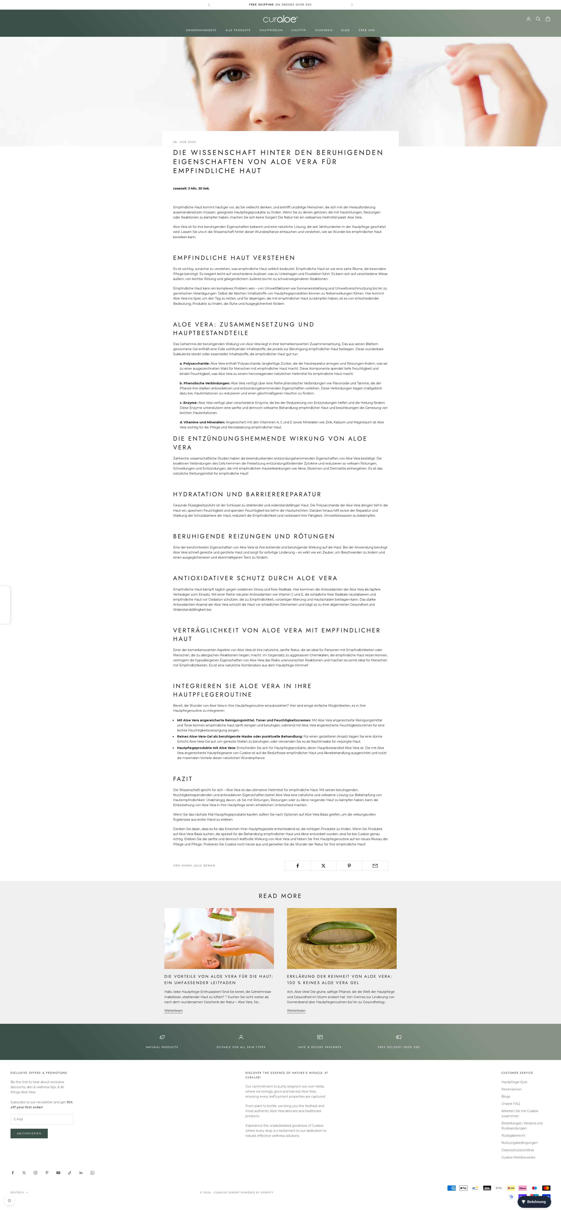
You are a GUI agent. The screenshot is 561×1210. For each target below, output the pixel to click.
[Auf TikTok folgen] (69, 1173)
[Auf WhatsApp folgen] (92, 1173)
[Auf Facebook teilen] (298, 866)
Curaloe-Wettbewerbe (518, 1157)
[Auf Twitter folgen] (24, 1173)
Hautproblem (271, 30)
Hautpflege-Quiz (514, 1082)
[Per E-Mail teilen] (375, 866)
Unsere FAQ (510, 1104)
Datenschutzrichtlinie (517, 1150)
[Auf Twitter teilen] (323, 866)
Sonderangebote (201, 30)
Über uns (367, 30)
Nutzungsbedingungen (519, 1143)
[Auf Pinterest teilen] (349, 866)
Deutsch (17, 1192)
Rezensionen (511, 1089)
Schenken (324, 30)
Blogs (505, 1096)
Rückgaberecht (513, 1135)
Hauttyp (299, 30)
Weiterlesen (173, 1011)
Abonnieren (29, 1133)
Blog (345, 30)
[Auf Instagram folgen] (35, 1173)
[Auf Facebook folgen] (13, 1173)
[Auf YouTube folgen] (58, 1173)
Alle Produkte (238, 30)
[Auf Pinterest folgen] (47, 1173)
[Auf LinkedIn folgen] (81, 1173)
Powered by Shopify (257, 1192)
